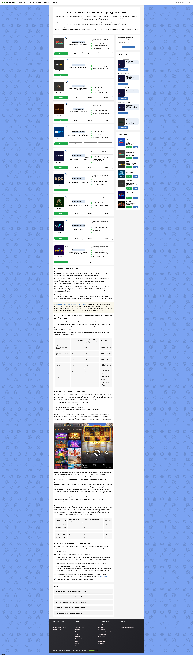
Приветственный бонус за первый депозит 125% (78, 228)
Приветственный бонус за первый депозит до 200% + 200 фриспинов (78, 89)
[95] (59, 43)
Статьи (45, 2)
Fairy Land (100, 627)
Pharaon (128, 201)
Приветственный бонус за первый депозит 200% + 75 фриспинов (78, 181)
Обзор (76, 53)
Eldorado (59, 115)
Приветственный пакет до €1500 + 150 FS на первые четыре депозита (78, 134)
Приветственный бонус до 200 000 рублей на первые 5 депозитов (78, 158)
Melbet (59, 71)
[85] (59, 109)
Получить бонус (123, 69)
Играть (129, 147)
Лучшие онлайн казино (59, 627)
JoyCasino (59, 93)
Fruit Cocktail (101, 636)
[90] (59, 86)
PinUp (59, 49)
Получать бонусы (128, 47)
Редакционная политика (127, 627)
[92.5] (59, 65)
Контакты (122, 625)
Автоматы (105, 53)
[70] (59, 226)
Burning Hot (101, 643)
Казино (21, 2)
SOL (76, 641)
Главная (79, 9)
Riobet (59, 208)
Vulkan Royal (130, 192)
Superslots (78, 636)
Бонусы (26, 2)
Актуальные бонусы (58, 625)
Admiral (128, 171)
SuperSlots (59, 256)
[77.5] (59, 156)
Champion (59, 162)
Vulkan (128, 139)
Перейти (61, 53)
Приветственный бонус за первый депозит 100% (78, 45)
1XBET (59, 138)
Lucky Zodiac (101, 641)
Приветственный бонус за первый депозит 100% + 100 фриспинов (78, 204)
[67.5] (59, 250)
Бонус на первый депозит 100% (78, 67)
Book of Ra (101, 625)
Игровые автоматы (35, 2)
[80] (59, 132)
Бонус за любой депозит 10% (78, 111)
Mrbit (59, 232)
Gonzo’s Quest (102, 639)
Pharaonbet (78, 639)
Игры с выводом (53, 2)
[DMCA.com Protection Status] (93, 650)
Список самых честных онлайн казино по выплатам (70, 304)
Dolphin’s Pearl (102, 634)
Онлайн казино (86, 9)
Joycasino (78, 632)
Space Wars (101, 646)
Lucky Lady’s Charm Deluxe (105, 632)
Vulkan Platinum (79, 627)
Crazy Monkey (101, 629)
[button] (96, 654)
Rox (59, 185)
